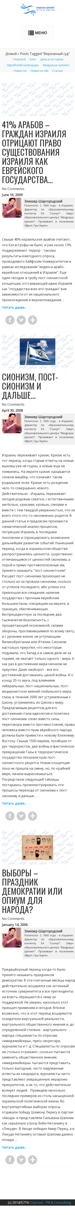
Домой (11, 53)
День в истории (51, 59)
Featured (19, 59)
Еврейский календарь (23, 65)
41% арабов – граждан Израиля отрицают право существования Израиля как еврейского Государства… (34, 152)
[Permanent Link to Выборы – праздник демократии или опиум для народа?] (37, 863)
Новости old (39, 71)
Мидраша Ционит (56, 65)
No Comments (13, 188)
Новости (20, 71)
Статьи (57, 71)
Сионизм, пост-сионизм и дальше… (30, 385)
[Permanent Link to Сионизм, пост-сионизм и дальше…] (37, 367)
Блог (33, 59)
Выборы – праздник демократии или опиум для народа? (32, 891)
